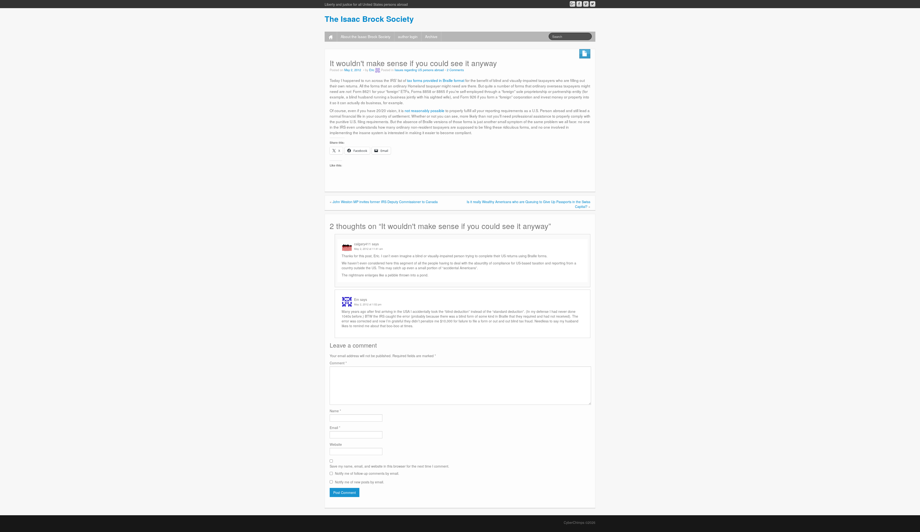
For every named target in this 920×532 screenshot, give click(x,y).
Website (336, 444)
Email (335, 427)
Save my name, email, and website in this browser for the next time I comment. (389, 466)
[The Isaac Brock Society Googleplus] (572, 4)
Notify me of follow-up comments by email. (367, 473)
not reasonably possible (424, 110)
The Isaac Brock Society (369, 18)
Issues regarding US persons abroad (419, 70)
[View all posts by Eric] (377, 70)
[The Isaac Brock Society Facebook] (579, 4)
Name (335, 410)
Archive (431, 36)
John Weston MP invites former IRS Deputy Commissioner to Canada (385, 201)
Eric (371, 70)
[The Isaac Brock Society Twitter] (592, 4)
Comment (338, 362)
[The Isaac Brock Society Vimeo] (586, 4)
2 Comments (455, 70)
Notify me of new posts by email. (359, 482)
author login (408, 36)
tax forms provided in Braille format (435, 80)
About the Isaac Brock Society (366, 36)
